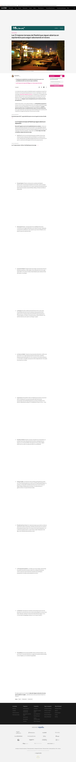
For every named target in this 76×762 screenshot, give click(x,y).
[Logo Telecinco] (31, 732)
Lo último (56, 28)
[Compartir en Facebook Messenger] (44, 87)
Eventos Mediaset (47, 714)
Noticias (14, 708)
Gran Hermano (26, 708)
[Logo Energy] (57, 736)
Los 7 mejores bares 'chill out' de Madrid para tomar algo (24, 145)
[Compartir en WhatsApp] (39, 87)
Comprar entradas (47, 708)
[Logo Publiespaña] (38, 743)
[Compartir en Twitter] (41, 87)
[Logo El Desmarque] (18, 736)
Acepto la (55, 83)
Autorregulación (37, 713)
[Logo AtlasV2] (25, 743)
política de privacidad (56, 83)
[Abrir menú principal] (74, 8)
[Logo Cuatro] (44, 732)
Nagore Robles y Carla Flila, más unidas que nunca (9, 5)
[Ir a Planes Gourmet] (19, 28)
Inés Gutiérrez (16, 75)
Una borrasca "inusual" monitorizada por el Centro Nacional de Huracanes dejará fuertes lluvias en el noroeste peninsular (37, 5)
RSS (56, 748)
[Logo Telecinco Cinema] (44, 740)
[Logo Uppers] (31, 740)
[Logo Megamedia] (38, 753)
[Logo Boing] (44, 736)
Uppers (56, 710)
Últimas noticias (16, 712)
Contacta (36, 708)
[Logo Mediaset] (38, 727)
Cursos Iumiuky (47, 712)
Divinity (56, 716)
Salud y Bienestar (47, 716)
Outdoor (25, 721)
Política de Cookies (45, 748)
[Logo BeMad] (18, 740)
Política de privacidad (30, 748)
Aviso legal (17, 748)
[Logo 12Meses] (57, 740)
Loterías (14, 710)
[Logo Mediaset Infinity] (18, 732)
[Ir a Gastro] (4, 8)
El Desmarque (57, 712)
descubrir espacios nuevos (26, 94)
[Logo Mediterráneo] (51, 743)
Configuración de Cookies (38, 748)
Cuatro (56, 714)
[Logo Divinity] (57, 732)
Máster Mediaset (37, 721)
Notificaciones (37, 715)
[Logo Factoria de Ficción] (31, 736)
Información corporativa (23, 748)
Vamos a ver (25, 717)
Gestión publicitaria (52, 748)
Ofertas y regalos (47, 710)
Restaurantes (24, 699)
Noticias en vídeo (16, 714)
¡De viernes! (25, 719)
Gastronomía (14, 32)
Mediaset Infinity (58, 708)
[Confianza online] (38, 758)
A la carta (61, 28)
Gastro (20, 699)
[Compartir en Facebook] (46, 87)
